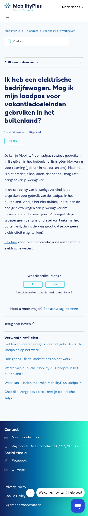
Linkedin (18, 469)
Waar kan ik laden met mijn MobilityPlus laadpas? (42, 383)
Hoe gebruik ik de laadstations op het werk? (38, 359)
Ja (33, 284)
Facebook (19, 460)
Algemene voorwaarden (22, 505)
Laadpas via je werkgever (59, 31)
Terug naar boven (18, 324)
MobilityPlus (12, 31)
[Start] (23, 7)
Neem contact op (25, 437)
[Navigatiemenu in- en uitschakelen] (7, 18)
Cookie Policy (14, 496)
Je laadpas (31, 31)
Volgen (13, 141)
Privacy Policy (15, 487)
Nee (55, 284)
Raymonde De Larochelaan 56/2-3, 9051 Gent (47, 446)
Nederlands (71, 7)
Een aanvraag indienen (60, 309)
